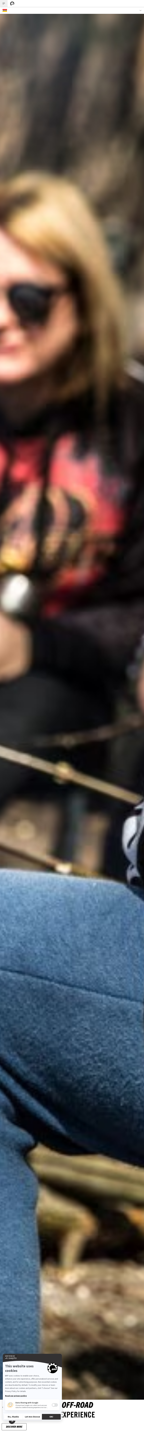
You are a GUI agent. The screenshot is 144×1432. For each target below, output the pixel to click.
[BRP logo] (12, 3)
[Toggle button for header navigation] (4, 3)
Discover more (14, 1426)
